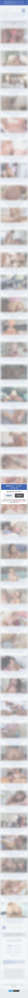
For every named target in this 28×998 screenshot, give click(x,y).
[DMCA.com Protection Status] (14, 990)
